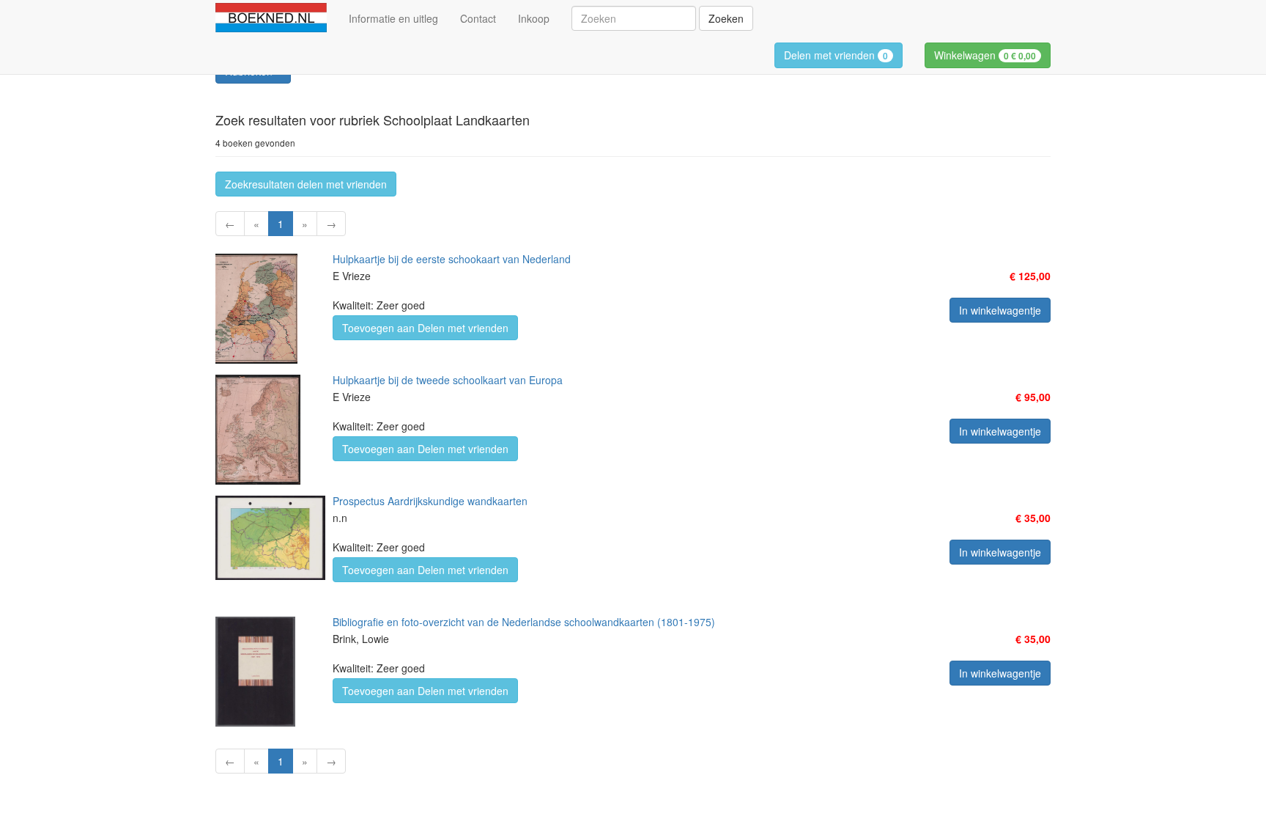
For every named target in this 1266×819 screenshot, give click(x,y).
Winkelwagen (985, 55)
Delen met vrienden (836, 55)
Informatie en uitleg (393, 18)
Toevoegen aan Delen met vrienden (425, 327)
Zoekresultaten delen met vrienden (306, 184)
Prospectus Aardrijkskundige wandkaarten (430, 500)
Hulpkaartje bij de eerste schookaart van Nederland (452, 258)
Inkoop (533, 18)
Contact (478, 18)
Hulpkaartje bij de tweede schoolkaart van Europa (448, 379)
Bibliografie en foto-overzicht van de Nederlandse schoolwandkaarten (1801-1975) (524, 621)
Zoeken (726, 18)
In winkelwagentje (1000, 310)
